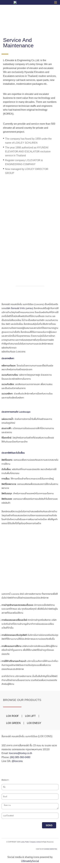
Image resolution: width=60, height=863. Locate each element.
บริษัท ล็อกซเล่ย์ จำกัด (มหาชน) (19, 308)
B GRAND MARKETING (50, 849)
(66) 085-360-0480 (20, 757)
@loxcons (17, 761)
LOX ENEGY (34, 723)
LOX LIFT (30, 716)
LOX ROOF (12, 716)
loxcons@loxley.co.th (20, 753)
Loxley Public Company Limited (31, 842)
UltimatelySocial (30, 861)
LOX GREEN (13, 723)
